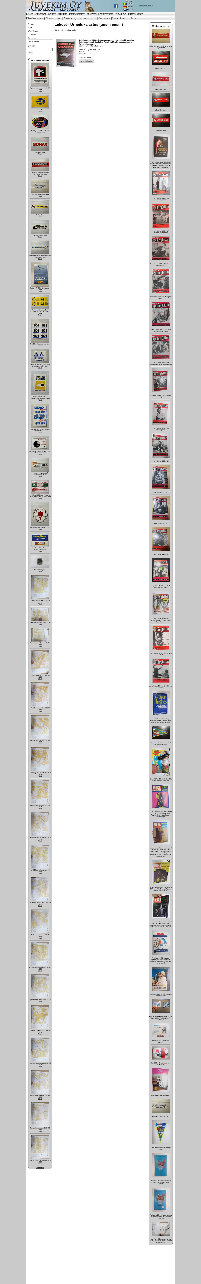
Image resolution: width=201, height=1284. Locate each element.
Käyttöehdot (33, 31)
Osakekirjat (104, 18)
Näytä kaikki (40, 1168)
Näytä (40, 91)
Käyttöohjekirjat (35, 18)
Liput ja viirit (135, 13)
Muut (134, 18)
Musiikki (62, 13)
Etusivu (31, 24)
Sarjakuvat (40, 13)
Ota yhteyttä (33, 41)
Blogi (30, 27)
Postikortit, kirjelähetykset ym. (80, 18)
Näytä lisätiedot (85, 57)
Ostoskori (32, 34)
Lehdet (52, 13)
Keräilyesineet (105, 13)
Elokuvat (124, 18)
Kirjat (29, 13)
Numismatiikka (54, 18)
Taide (115, 18)
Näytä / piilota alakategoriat (65, 30)
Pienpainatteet (77, 13)
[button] (86, 61)
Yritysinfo (32, 37)
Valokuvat (120, 13)
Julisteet (91, 13)
